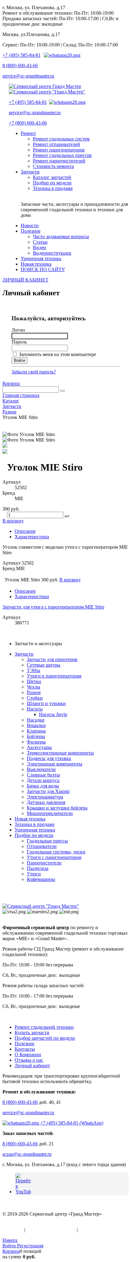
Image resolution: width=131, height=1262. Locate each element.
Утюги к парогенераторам (54, 675)
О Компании (28, 1054)
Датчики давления (46, 802)
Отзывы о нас (29, 1060)
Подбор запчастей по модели (45, 1038)
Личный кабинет (32, 1065)
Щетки (34, 681)
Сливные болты (43, 774)
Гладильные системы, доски (56, 851)
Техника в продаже (35, 824)
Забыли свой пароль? (34, 371)
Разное (34, 692)
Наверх (10, 1240)
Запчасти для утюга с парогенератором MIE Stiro (53, 606)
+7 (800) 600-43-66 (28, 122)
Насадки (35, 719)
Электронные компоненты (54, 763)
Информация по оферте (51, 1229)
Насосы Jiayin (53, 714)
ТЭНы (33, 670)
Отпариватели (42, 846)
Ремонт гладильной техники (44, 1027)
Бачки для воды (43, 785)
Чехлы (33, 686)
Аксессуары (39, 747)
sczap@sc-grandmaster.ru (26, 1154)
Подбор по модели (34, 835)
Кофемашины (41, 879)
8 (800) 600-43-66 (20, 65)
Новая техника (30, 818)
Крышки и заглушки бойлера (57, 807)
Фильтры (36, 741)
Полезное (24, 1043)
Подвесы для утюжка (49, 758)
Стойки (35, 697)
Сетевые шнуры (43, 664)
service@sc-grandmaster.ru (28, 75)
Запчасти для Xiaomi (48, 791)
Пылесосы (37, 868)
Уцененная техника (35, 829)
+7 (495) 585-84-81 (21, 55)
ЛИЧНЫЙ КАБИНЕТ (25, 279)
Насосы (35, 708)
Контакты (25, 1049)
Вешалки (36, 725)
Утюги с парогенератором (54, 857)
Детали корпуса (43, 780)
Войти (9, 1245)
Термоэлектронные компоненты (60, 752)
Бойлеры (36, 736)
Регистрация (30, 1245)
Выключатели (41, 769)
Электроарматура (45, 796)
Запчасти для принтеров (52, 659)
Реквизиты (90, 1229)
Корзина (11, 383)
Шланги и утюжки (46, 703)
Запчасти (24, 653)
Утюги (34, 873)
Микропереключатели (50, 813)
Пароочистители (44, 862)
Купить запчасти (32, 1032)
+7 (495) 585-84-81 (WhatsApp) (71, 1123)
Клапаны (36, 730)
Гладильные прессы (47, 840)
